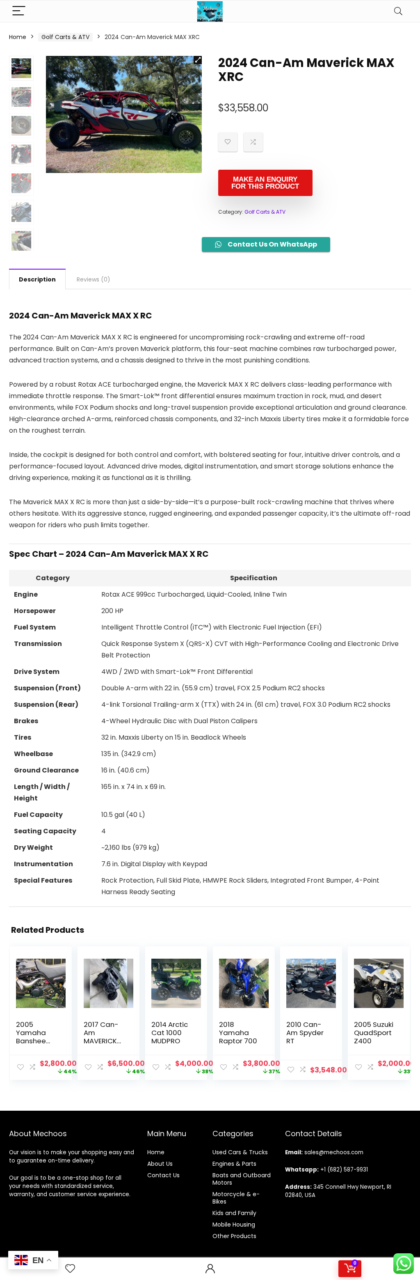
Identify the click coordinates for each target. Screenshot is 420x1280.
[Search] (398, 11)
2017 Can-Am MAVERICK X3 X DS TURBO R (101, 1040)
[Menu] (19, 11)
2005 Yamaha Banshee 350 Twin (31, 1036)
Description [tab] (37, 279)
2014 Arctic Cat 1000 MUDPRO (169, 1032)
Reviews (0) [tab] (93, 279)
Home (17, 37)
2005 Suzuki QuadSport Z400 (373, 1032)
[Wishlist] (70, 1269)
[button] (198, 60)
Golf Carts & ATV (65, 37)
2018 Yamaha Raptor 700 (238, 1032)
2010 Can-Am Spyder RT (305, 1032)
